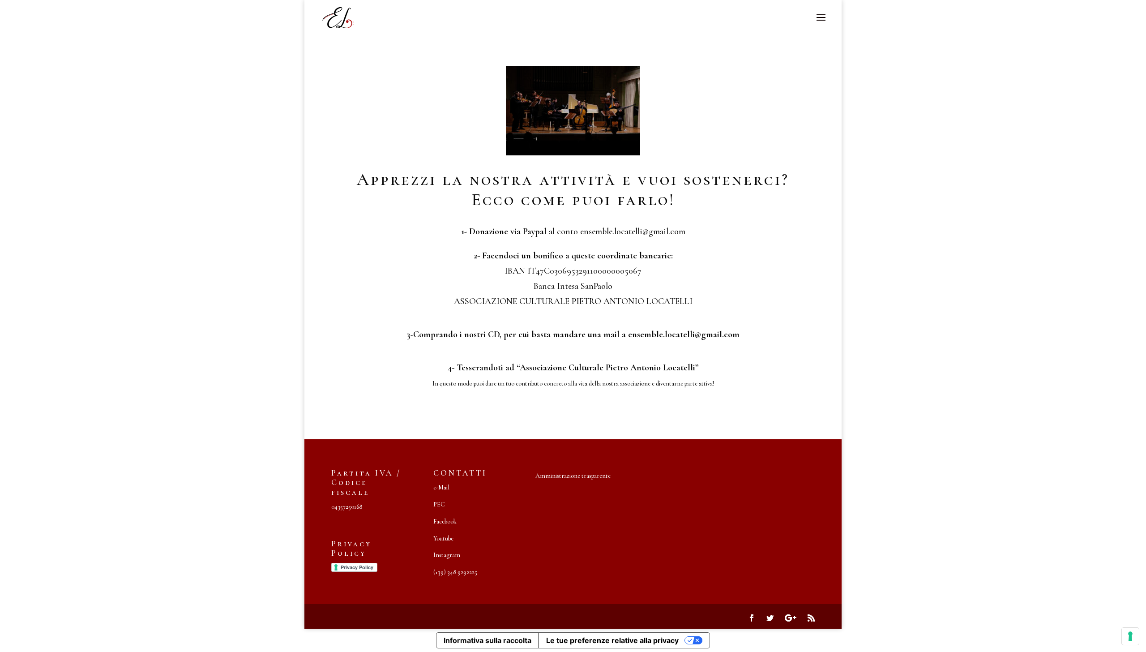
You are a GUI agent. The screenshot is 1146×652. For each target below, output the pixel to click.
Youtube (443, 538)
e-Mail (441, 487)
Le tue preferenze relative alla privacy (612, 640)
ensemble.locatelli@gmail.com (684, 334)
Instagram (446, 555)
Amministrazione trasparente (573, 476)
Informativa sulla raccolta (487, 640)
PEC (439, 504)
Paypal (536, 231)
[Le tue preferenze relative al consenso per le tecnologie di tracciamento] (1130, 636)
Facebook (445, 521)
